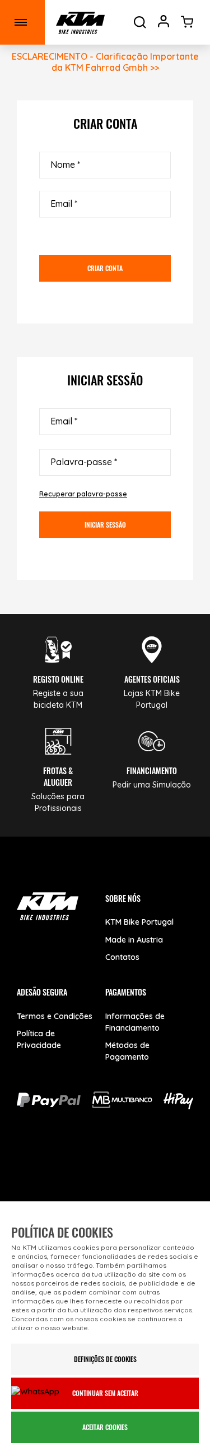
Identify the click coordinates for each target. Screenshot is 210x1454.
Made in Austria (134, 940)
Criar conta (105, 268)
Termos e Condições (54, 1016)
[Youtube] (82, 1166)
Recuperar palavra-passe (83, 494)
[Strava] (105, 1199)
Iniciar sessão (105, 524)
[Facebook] (43, 1166)
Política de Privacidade (39, 1039)
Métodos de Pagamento (127, 1051)
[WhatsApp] (161, 1166)
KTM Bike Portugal (139, 922)
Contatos (122, 957)
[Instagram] (121, 1166)
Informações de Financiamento (135, 1022)
